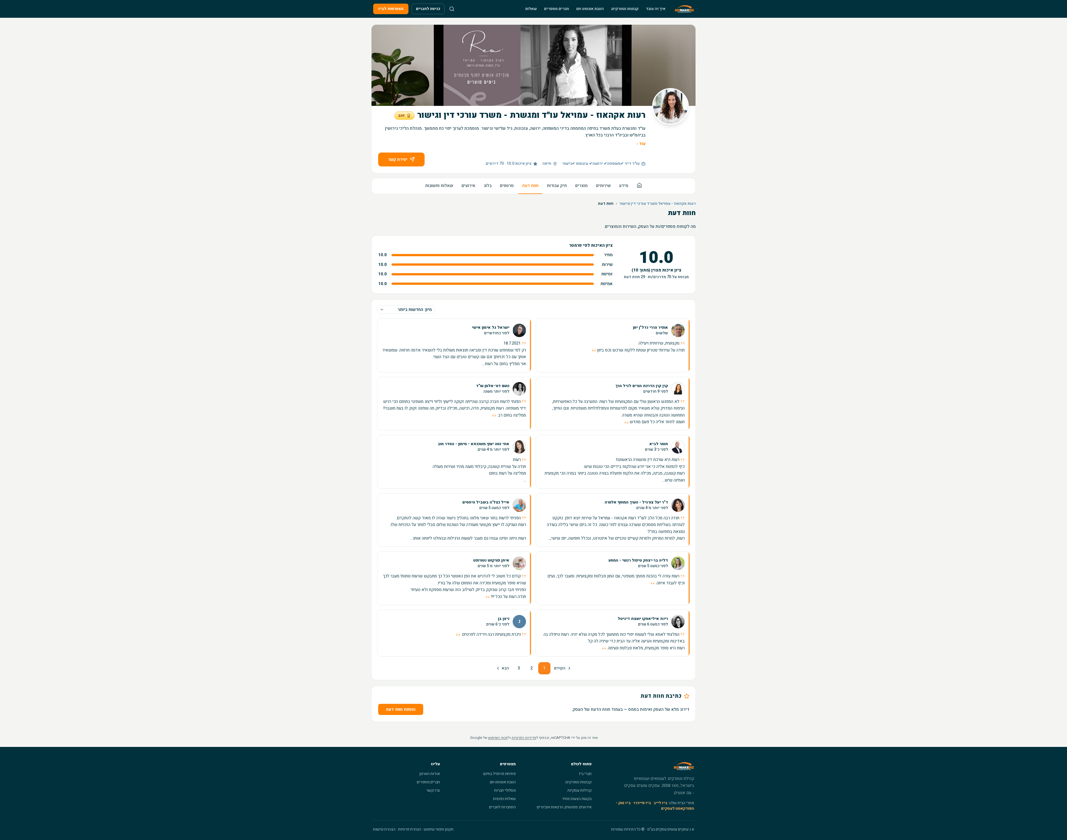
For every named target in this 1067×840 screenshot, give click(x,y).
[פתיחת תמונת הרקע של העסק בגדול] (533, 65)
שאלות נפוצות (504, 799)
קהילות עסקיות (579, 790)
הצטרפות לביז (390, 9)
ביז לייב (660, 803)
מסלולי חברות (505, 790)
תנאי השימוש (498, 737)
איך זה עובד (655, 9)
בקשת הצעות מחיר (577, 799)
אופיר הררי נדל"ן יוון (650, 327)
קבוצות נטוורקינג (625, 9)
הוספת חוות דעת (400, 709)
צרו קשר (433, 790)
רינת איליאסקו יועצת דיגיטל (643, 619)
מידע (623, 186)
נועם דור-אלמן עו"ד (492, 386)
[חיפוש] (451, 8)
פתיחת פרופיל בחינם (499, 774)
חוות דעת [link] (606, 203)
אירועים (468, 186)
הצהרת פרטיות (409, 829)
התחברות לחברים (502, 807)
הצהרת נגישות (384, 829)
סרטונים (507, 186)
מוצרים (581, 186)
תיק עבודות (557, 186)
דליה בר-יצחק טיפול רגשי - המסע (638, 560)
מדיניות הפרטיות (524, 737)
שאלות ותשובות (439, 186)
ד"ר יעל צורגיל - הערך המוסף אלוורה (636, 502)
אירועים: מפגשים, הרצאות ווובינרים (564, 807)
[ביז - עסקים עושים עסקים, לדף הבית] (684, 8)
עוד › (641, 144)
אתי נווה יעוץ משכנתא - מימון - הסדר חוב (473, 444)
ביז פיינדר (642, 803)
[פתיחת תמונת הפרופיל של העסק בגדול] (670, 106)
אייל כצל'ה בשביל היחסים (485, 502)
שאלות (531, 9)
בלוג (488, 186)
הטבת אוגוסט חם (590, 9)
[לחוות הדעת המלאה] (613, 345)
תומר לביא (658, 444)
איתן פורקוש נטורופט (491, 560)
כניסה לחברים (428, 9)
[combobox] (406, 309)
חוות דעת (530, 186)
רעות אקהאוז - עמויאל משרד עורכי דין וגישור (657, 203)
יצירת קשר (397, 159)
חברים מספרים (556, 9)
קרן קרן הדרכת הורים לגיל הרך (641, 386)
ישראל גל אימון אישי (490, 327)
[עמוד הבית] (639, 186)
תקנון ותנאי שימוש (438, 829)
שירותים (603, 186)
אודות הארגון (429, 774)
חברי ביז (585, 774)
